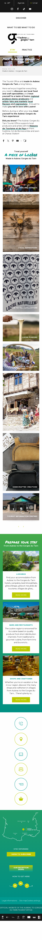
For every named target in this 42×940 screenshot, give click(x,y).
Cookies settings (33, 901)
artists (5, 101)
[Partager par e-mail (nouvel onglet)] (17, 141)
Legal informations (9, 901)
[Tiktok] (24, 9)
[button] (29, 3)
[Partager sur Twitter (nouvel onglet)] (8, 141)
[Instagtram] (12, 9)
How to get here (21, 876)
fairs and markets (18, 101)
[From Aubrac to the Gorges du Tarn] (21, 39)
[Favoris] (34, 3)
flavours (6, 104)
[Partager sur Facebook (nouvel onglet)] (3, 141)
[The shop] (21, 798)
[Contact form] (21, 784)
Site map (23, 901)
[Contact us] (21, 723)
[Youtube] (30, 9)
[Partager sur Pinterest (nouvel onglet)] (13, 141)
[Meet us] (21, 739)
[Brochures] (21, 754)
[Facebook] (18, 9)
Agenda (21, 3)
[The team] (21, 769)
